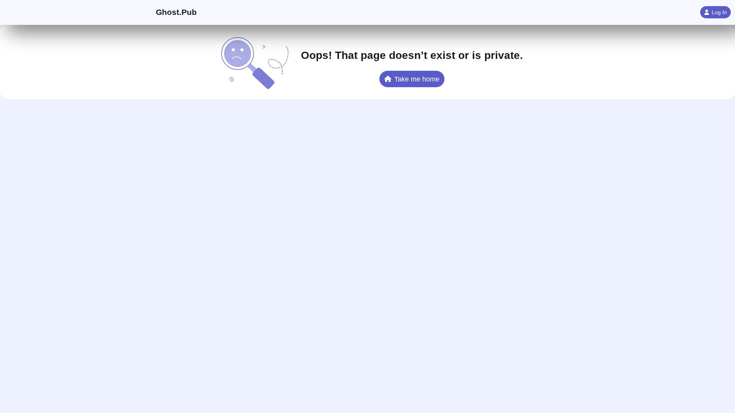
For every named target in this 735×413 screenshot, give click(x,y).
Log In (719, 12)
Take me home (416, 79)
